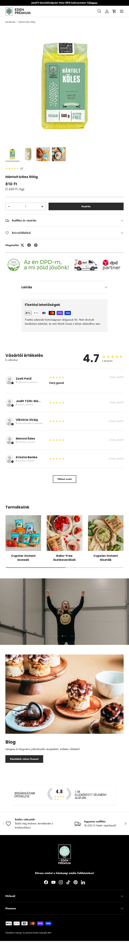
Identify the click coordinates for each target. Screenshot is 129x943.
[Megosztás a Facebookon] (29, 245)
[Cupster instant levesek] (23, 533)
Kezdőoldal (10, 21)
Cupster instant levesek (23, 558)
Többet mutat (64, 479)
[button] (114, 11)
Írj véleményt (11, 360)
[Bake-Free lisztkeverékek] (64, 533)
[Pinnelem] (35, 245)
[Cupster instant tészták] (105, 533)
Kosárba (86, 206)
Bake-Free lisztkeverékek (64, 558)
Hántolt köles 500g (26, 21)
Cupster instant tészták (105, 558)
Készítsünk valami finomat (24, 759)
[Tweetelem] (22, 245)
